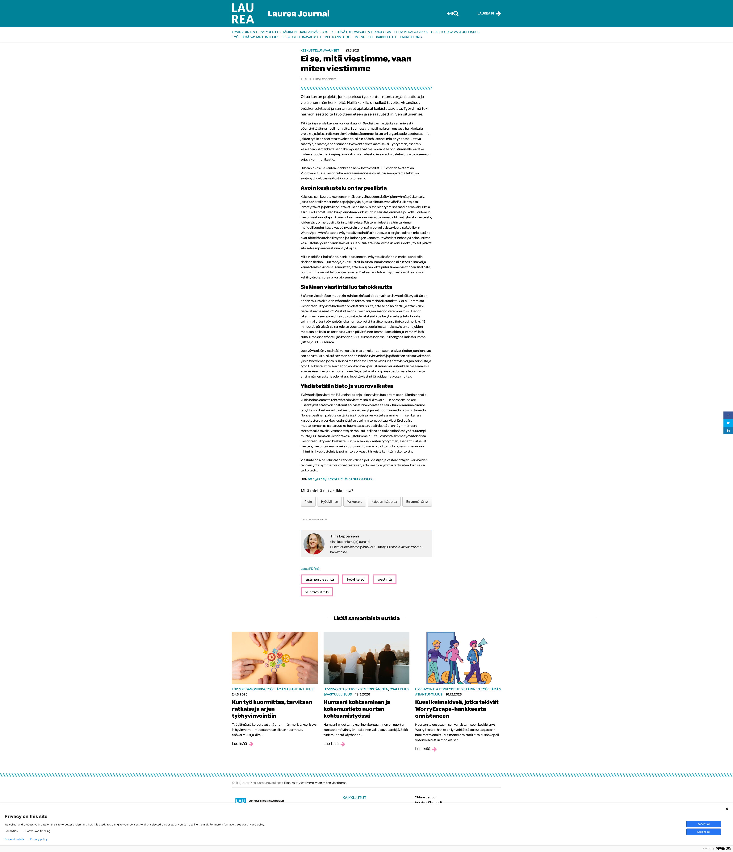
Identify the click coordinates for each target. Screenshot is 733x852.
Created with (312, 519)
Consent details (14, 839)
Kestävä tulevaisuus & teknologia (361, 31)
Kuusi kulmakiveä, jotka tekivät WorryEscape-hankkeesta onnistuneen (457, 709)
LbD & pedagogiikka (411, 31)
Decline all (703, 831)
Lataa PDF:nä (310, 568)
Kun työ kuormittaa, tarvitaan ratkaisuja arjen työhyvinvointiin (272, 709)
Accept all (703, 823)
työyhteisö (355, 579)
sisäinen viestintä (319, 579)
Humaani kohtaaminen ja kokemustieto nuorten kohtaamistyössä (357, 709)
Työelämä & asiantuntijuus (255, 37)
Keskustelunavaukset (302, 37)
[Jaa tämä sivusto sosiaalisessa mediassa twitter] (728, 423)
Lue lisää (239, 743)
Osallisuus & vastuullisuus (455, 31)
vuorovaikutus (317, 591)
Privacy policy (39, 839)
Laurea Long (411, 37)
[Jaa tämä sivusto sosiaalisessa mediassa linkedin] (728, 430)
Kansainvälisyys (314, 31)
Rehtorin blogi (338, 37)
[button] (308, 502)
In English (364, 37)
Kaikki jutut (386, 37)
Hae (449, 13)
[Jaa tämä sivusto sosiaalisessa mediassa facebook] (728, 415)
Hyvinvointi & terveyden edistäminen (264, 31)
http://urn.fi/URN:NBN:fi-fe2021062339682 (340, 478)
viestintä (384, 579)
